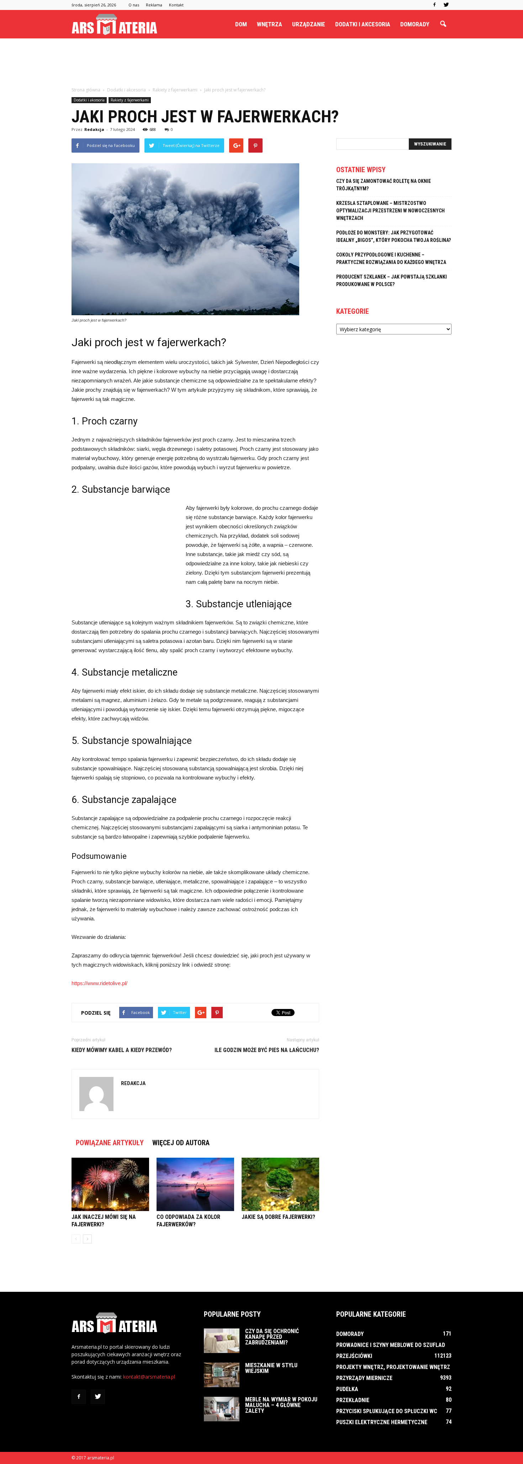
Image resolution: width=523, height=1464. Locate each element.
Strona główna (86, 90)
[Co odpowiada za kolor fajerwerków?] (195, 1184)
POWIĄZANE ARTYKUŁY (110, 1142)
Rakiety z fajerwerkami (130, 99)
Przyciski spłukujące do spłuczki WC (386, 1411)
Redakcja (94, 129)
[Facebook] (434, 5)
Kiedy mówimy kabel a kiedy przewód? (122, 1050)
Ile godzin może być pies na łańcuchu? (267, 1050)
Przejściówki (354, 1356)
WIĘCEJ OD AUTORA (181, 1142)
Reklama (154, 4)
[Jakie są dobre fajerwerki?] (280, 1184)
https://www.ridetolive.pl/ (99, 983)
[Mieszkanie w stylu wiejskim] (221, 1375)
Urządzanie (308, 24)
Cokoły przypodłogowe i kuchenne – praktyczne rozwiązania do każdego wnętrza (391, 258)
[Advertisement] (261, 63)
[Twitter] (446, 5)
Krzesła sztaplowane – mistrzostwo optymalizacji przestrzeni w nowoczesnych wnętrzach (390, 210)
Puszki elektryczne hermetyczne (381, 1422)
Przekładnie (352, 1400)
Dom (241, 24)
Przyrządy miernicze (364, 1378)
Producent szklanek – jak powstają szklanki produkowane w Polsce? (391, 280)
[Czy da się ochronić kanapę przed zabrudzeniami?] (221, 1340)
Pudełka (347, 1389)
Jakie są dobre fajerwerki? (278, 1217)
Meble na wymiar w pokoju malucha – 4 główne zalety (281, 1405)
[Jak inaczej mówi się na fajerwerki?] (110, 1184)
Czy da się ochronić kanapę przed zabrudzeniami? (272, 1337)
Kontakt (176, 4)
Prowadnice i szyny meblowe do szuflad (390, 1345)
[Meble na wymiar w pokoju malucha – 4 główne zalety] (221, 1409)
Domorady (414, 24)
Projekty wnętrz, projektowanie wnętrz (393, 1367)
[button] (442, 24)
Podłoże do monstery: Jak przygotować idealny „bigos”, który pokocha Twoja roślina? (393, 236)
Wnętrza (269, 24)
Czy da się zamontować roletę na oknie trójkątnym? (383, 184)
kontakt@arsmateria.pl (149, 1376)
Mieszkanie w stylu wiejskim (271, 1368)
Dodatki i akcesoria (362, 24)
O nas (133, 4)
